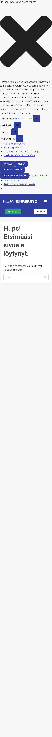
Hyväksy (7, 163)
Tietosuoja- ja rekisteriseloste (19, 184)
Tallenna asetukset (14, 175)
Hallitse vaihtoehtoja (15, 143)
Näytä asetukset (12, 169)
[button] (26, 42)
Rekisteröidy (13, 211)
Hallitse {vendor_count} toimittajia (22, 151)
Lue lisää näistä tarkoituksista (19, 155)
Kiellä (21, 163)
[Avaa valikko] (46, 201)
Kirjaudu (40, 211)
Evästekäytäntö (12, 180)
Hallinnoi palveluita (13, 147)
